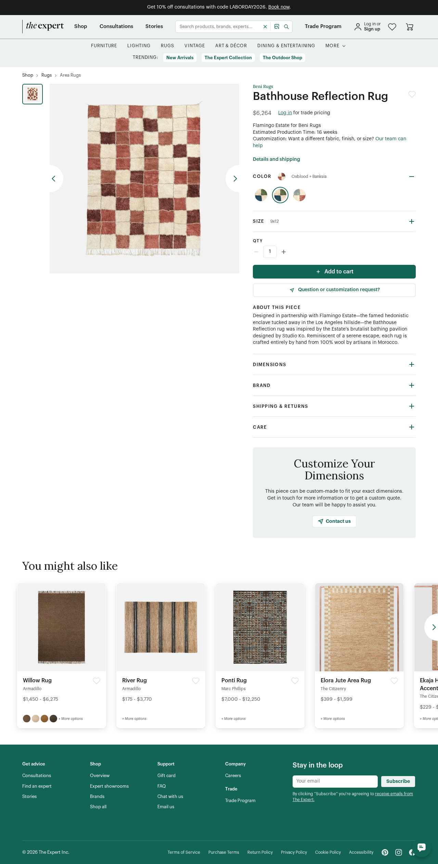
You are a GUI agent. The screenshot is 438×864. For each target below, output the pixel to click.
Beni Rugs (263, 86)
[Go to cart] (409, 27)
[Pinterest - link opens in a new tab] (385, 852)
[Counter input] (334, 252)
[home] (43, 26)
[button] (392, 27)
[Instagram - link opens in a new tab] (398, 852)
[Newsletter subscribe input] (335, 781)
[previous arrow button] (56, 178)
